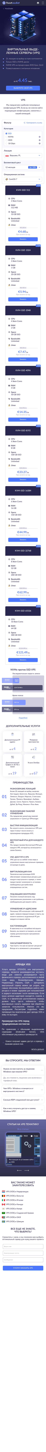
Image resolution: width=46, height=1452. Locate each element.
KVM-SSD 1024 (23, 250)
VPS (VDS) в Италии (14, 1200)
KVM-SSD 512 (23, 190)
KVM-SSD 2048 (23, 310)
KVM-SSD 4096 (23, 370)
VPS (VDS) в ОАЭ (13, 1217)
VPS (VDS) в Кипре (14, 1209)
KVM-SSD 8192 (23, 431)
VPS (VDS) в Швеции (15, 1221)
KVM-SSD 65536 (23, 611)
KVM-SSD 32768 (23, 551)
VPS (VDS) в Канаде (14, 1204)
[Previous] (19, 1170)
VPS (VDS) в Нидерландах (17, 1192)
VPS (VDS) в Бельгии (15, 1196)
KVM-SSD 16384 (23, 491)
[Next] (26, 1170)
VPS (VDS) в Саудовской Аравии (20, 1213)
